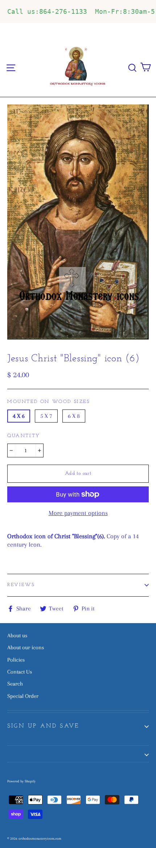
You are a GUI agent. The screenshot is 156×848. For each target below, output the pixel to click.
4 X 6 (19, 415)
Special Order (22, 696)
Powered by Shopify (21, 781)
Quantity (23, 435)
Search (15, 683)
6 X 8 (74, 415)
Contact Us (19, 671)
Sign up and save (43, 726)
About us (17, 635)
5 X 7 (46, 415)
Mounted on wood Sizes (48, 401)
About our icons (25, 647)
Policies (16, 659)
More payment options (78, 512)
